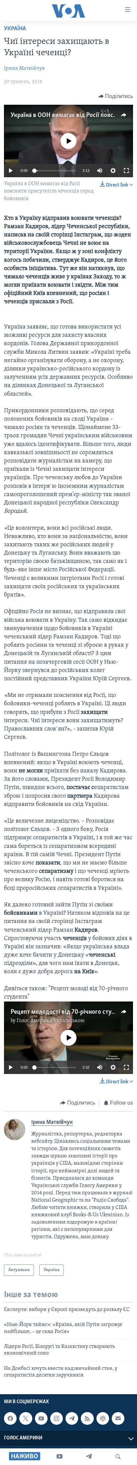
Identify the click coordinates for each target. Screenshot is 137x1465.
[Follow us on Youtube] (41, 1418)
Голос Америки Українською (50, 1020)
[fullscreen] (126, 170)
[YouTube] (59, 1456)
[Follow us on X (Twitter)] (25, 1418)
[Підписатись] (118, 1418)
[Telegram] (88, 1456)
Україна (15, 29)
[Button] (115, 96)
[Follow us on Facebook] (10, 1418)
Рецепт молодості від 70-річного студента (69, 1012)
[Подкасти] (102, 1418)
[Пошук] (118, 1456)
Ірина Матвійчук (24, 68)
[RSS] (87, 1418)
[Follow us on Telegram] (72, 1418)
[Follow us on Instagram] (56, 1418)
